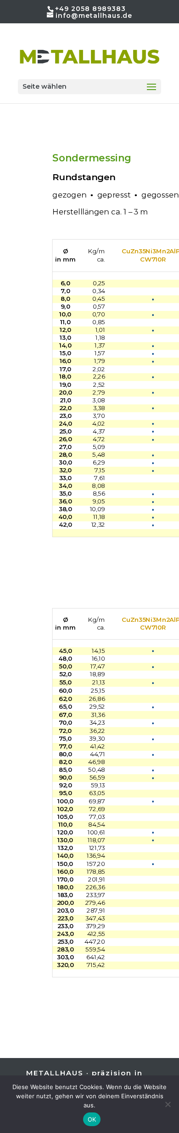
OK (92, 1119)
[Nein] (167, 1104)
